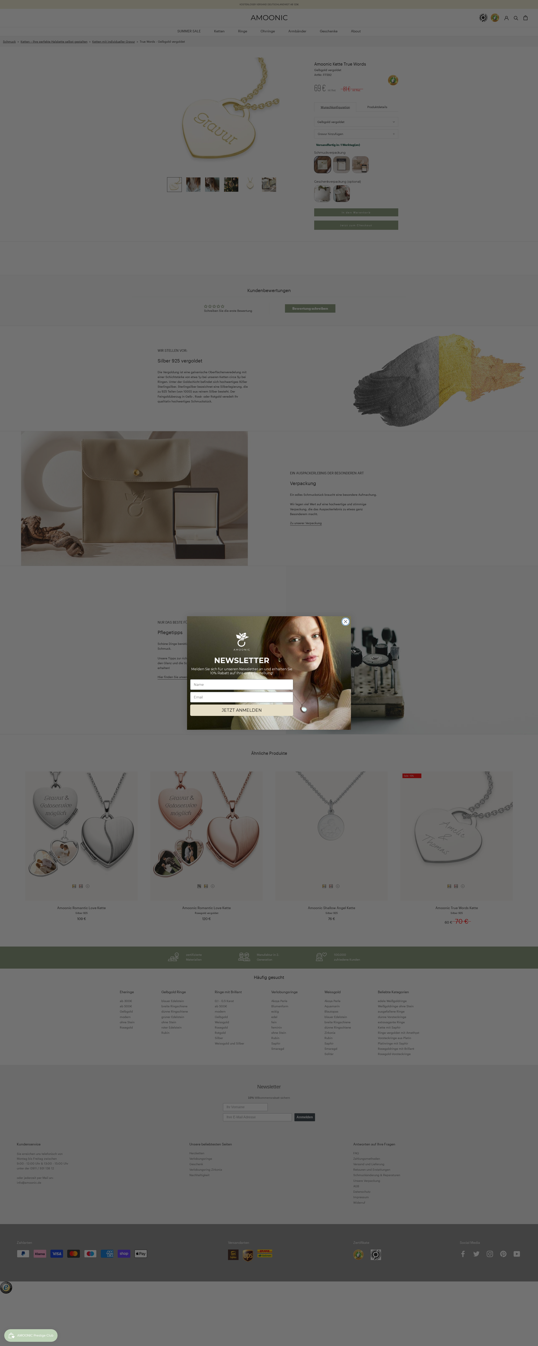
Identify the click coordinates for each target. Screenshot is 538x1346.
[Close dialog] (345, 621)
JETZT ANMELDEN (242, 710)
